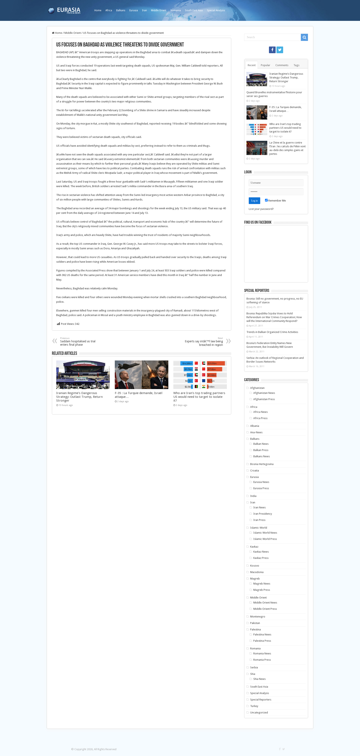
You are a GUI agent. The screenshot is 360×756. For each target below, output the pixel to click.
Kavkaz (254, 546)
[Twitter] (279, 50)
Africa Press (260, 418)
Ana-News (256, 432)
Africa (108, 10)
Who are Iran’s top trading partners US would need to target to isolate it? (199, 396)
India (253, 496)
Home (97, 10)
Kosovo (254, 565)
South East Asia (194, 10)
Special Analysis (216, 10)
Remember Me (277, 200)
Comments (281, 65)
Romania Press (262, 659)
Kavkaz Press (261, 557)
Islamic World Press (265, 539)
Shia (252, 673)
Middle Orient (158, 10)
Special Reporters (260, 699)
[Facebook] (272, 50)
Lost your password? (261, 208)
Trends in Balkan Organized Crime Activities (272, 332)
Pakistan (255, 623)
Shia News (259, 678)
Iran (144, 10)
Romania (175, 10)
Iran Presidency (262, 513)
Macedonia (257, 572)
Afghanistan (257, 387)
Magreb (255, 578)
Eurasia (133, 10)
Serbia (254, 667)
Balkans (120, 10)
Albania (254, 425)
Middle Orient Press (265, 608)
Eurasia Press (261, 488)
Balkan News (261, 443)
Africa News (260, 411)
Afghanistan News (264, 392)
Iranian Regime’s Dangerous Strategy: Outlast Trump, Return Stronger (79, 396)
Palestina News (262, 634)
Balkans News (261, 456)
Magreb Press (261, 589)
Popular (265, 65)
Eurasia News (261, 482)
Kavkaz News (261, 551)
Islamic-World (258, 527)
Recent (252, 65)
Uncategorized (259, 712)
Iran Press (259, 520)
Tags (296, 65)
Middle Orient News (265, 602)
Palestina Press (262, 640)
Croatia (254, 470)
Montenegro (257, 616)
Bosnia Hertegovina (262, 464)
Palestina (255, 629)
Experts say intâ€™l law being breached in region (204, 341)
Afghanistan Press (264, 399)
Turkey (254, 706)
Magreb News (261, 583)
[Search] (304, 37)
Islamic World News (265, 532)
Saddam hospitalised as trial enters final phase (77, 341)
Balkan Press (260, 450)
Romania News (262, 653)
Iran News (259, 507)
